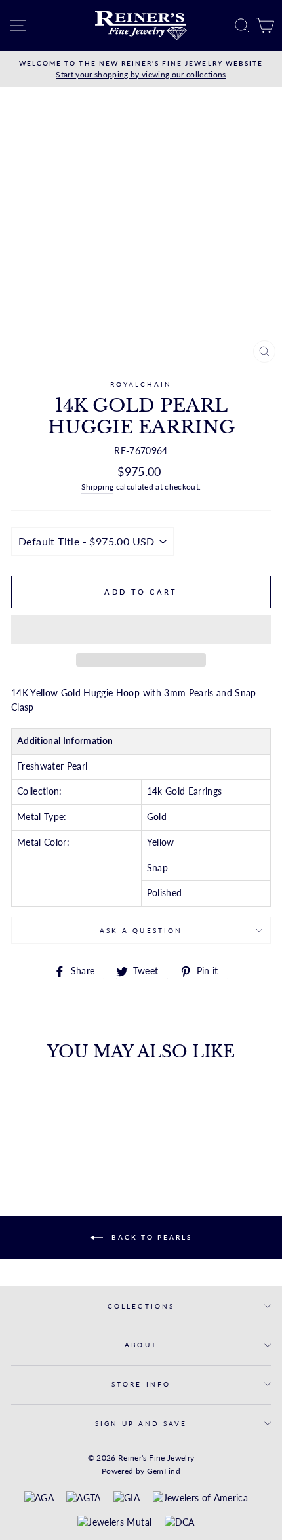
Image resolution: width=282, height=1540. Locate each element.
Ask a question (141, 930)
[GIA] (126, 1498)
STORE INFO (141, 1384)
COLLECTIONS (141, 1306)
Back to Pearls (150, 1237)
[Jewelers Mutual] (114, 1523)
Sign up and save (141, 1423)
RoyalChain (141, 384)
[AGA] (39, 1498)
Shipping (97, 487)
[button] (141, 629)
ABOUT (141, 1345)
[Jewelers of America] (200, 1498)
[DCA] (180, 1523)
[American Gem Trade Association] (83, 1498)
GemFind (163, 1471)
